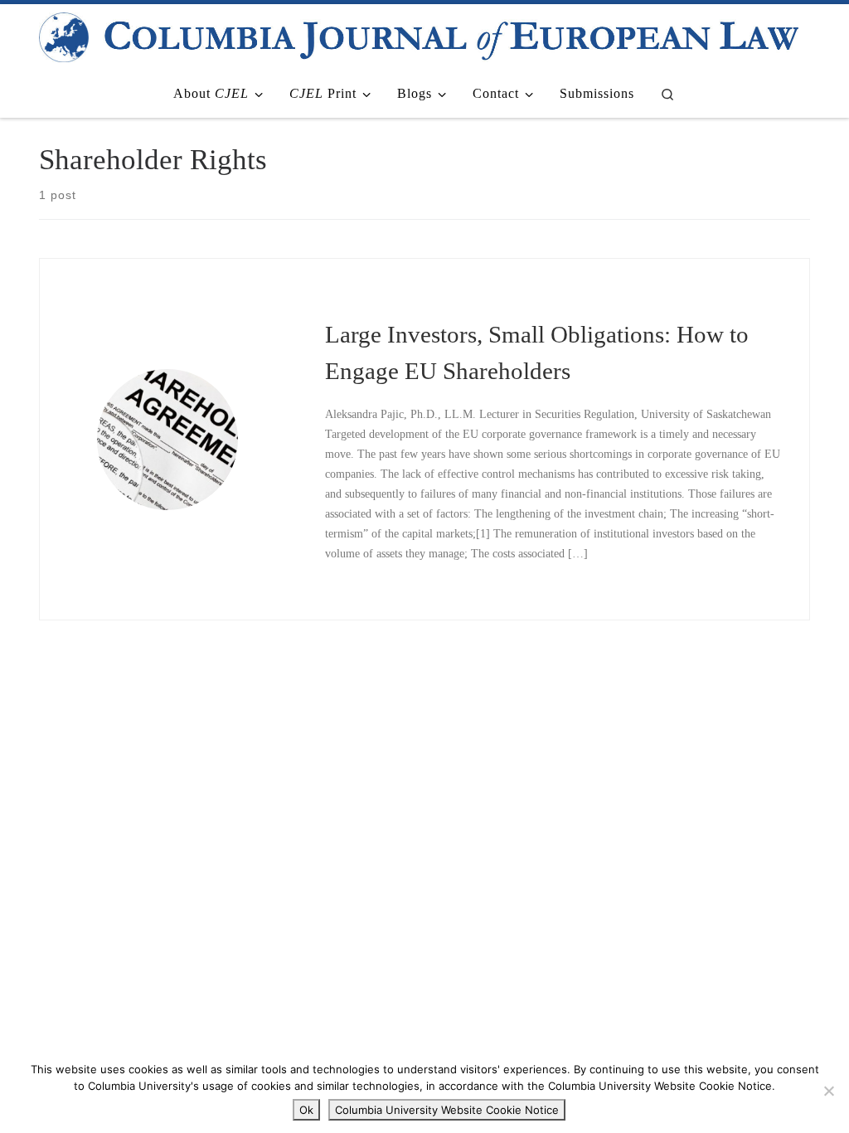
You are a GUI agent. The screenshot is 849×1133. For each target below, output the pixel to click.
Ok (306, 1109)
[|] (418, 34)
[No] (828, 1090)
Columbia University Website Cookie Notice (447, 1109)
